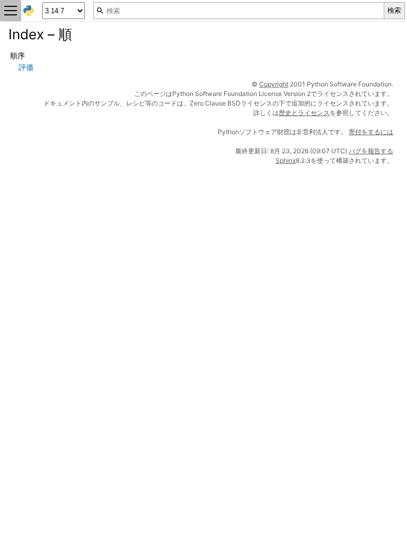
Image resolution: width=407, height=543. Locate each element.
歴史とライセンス (304, 113)
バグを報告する (371, 151)
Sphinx (286, 160)
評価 (26, 67)
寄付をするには (371, 132)
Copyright (273, 84)
